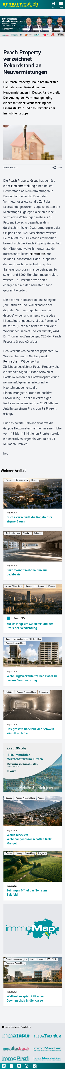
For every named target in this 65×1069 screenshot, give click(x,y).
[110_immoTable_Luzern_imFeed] (32, 767)
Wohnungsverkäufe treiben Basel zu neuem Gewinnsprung (32, 678)
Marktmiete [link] (37, 254)
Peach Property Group (23, 180)
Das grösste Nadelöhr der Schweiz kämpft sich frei (30, 731)
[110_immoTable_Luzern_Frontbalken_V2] (32, 26)
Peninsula (10, 361)
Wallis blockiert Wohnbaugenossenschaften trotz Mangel (29, 839)
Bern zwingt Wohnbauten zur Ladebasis (27, 572)
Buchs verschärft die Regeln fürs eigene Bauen (29, 519)
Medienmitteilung (23, 186)
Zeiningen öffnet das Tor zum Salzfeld (27, 892)
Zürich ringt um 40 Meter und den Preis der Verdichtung (30, 626)
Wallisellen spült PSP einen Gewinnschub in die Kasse (26, 998)
